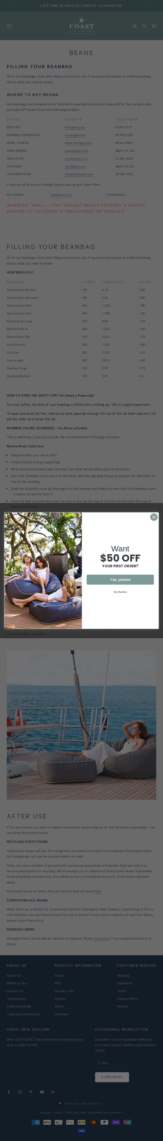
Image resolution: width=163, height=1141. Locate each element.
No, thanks (120, 591)
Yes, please (120, 579)
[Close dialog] (153, 517)
